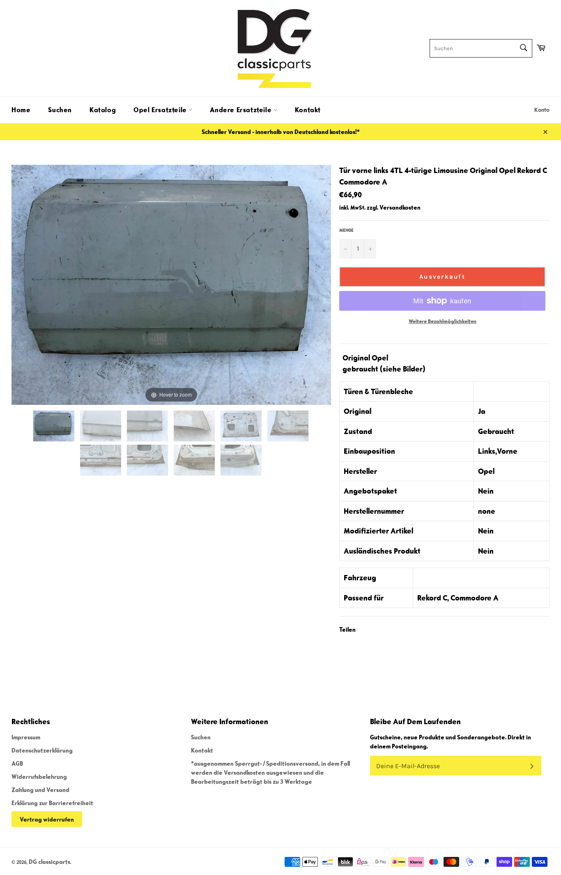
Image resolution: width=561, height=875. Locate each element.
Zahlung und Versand (40, 789)
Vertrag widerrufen (47, 819)
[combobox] (481, 48)
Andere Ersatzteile (241, 109)
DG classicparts (49, 861)
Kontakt (308, 109)
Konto (542, 109)
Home (20, 109)
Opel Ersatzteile (161, 109)
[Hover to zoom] (171, 283)
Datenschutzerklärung (42, 750)
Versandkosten (400, 207)
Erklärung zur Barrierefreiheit (52, 803)
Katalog (103, 109)
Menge (346, 230)
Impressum (25, 737)
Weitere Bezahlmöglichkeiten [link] (442, 321)
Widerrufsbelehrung (39, 776)
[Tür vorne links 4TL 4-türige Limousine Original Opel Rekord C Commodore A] (54, 426)
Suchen (60, 109)
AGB (17, 763)
